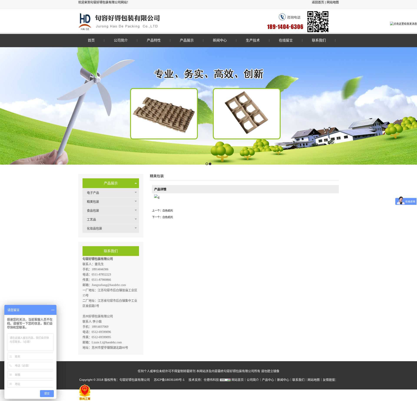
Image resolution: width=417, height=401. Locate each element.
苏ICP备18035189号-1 (169, 379)
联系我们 (298, 379)
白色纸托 (167, 210)
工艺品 (91, 219)
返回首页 (318, 2)
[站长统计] (225, 379)
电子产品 (93, 192)
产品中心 (268, 379)
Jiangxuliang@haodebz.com (109, 285)
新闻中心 (283, 379)
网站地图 (333, 2)
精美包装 (93, 201)
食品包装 (93, 210)
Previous (3, 105)
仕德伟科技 (211, 379)
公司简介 (253, 379)
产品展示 (111, 183)
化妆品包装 (94, 228)
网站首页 (238, 379)
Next (412, 105)
